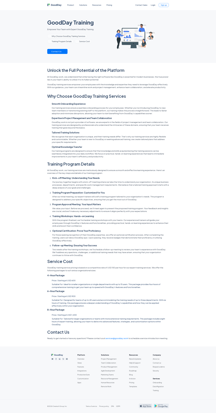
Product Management (109, 367)
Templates (133, 386)
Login (153, 5)
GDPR (118, 406)
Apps (79, 382)
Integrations (82, 371)
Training (156, 390)
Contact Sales (141, 5)
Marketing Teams (107, 375)
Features (80, 367)
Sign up (164, 5)
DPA (112, 406)
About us (156, 359)
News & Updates (135, 359)
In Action (132, 379)
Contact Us (56, 51)
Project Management (109, 359)
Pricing (109, 5)
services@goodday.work (116, 338)
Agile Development (108, 371)
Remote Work (106, 386)
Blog (131, 375)
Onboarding (157, 382)
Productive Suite (83, 375)
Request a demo (159, 367)
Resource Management (109, 379)
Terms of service (91, 406)
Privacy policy (104, 406)
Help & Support (135, 363)
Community (133, 367)
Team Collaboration (108, 363)
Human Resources (107, 382)
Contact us (157, 363)
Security (156, 371)
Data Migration (158, 386)
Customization (83, 379)
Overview (80, 359)
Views (79, 363)
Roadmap (133, 371)
